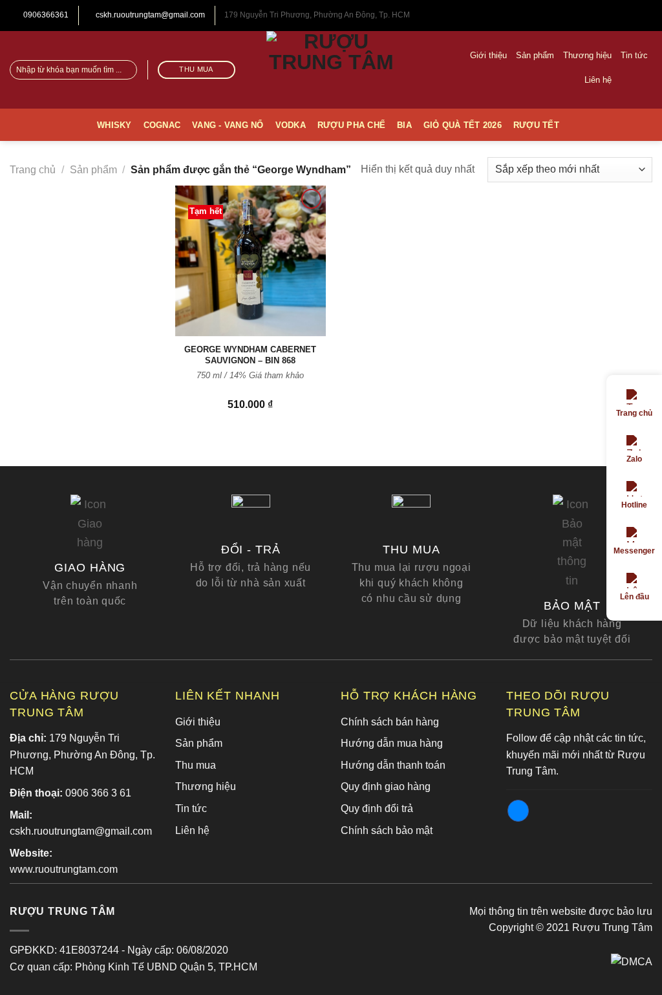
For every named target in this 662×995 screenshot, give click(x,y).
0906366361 (45, 14)
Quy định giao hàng (386, 786)
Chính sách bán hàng (390, 721)
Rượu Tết (536, 125)
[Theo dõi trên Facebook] (644, 79)
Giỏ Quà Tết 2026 (462, 125)
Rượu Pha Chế (351, 125)
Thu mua (195, 765)
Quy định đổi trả (377, 808)
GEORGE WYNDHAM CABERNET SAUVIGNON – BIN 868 (250, 355)
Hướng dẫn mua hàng (392, 743)
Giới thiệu (488, 55)
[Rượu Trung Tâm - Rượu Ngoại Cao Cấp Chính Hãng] (331, 70)
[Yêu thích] (626, 80)
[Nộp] (125, 70)
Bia (404, 125)
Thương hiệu (587, 55)
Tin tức (634, 55)
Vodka (290, 125)
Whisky (114, 125)
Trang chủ (33, 169)
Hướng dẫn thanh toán (393, 765)
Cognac (162, 125)
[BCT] (631, 961)
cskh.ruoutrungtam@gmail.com (149, 14)
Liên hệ (598, 80)
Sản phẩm (535, 55)
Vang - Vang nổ (228, 125)
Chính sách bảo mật (386, 830)
